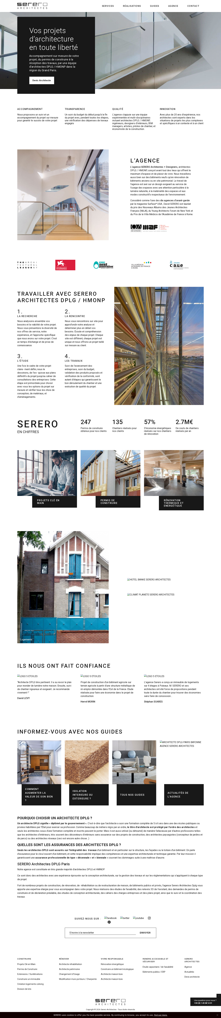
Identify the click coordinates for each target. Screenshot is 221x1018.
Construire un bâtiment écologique (117, 969)
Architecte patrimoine (69, 969)
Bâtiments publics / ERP (154, 972)
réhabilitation (87, 885)
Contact (193, 6)
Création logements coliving (30, 984)
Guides (154, 6)
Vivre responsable (112, 959)
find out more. (160, 1015)
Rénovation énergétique (112, 964)
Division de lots (24, 989)
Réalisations (132, 6)
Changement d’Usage (69, 974)
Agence (173, 6)
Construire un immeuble (28, 979)
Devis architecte (192, 977)
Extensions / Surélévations (30, 974)
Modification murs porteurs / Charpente (78, 979)
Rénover (64, 959)
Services (108, 6)
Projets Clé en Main (26, 964)
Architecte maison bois (112, 974)
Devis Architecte (41, 80)
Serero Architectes (192, 960)
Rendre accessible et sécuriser (155, 960)
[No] (217, 1014)
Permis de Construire (27, 969)
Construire (24, 959)
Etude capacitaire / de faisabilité (158, 967)
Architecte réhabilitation (70, 964)
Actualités (189, 972)
